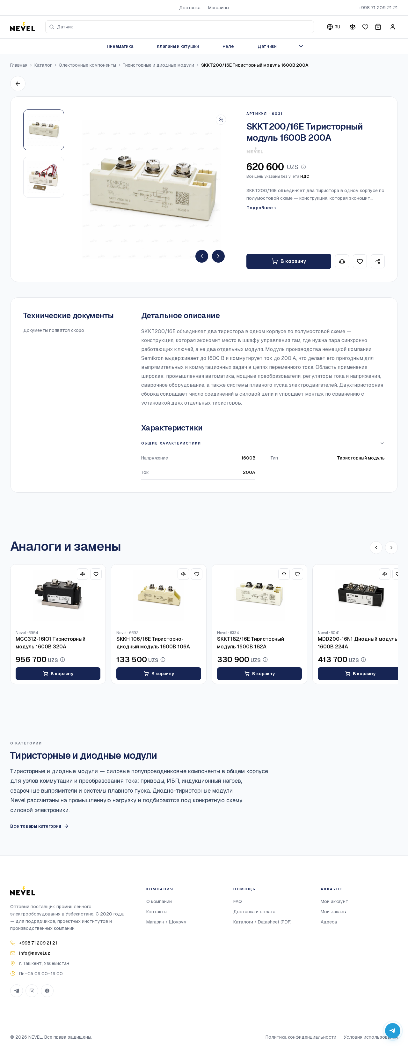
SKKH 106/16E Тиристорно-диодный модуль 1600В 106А (153, 643)
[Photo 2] (43, 177)
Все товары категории (35, 826)
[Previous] (201, 256)
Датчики (267, 46)
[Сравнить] (352, 27)
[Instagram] (32, 990)
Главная (18, 65)
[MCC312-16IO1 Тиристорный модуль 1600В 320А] (58, 595)
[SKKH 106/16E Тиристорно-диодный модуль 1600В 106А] (158, 595)
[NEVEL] (22, 26)
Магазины (218, 8)
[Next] (218, 256)
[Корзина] (378, 27)
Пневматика (120, 46)
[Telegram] (16, 990)
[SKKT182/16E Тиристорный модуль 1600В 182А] (259, 595)
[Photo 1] (43, 129)
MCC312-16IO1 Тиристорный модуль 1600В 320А (50, 643)
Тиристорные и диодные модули (158, 65)
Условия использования (371, 1037)
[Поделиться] (378, 261)
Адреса (329, 922)
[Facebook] (47, 990)
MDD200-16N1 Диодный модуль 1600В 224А (357, 643)
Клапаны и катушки (178, 46)
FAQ (237, 901)
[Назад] (18, 83)
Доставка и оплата (254, 912)
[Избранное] (365, 27)
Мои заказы (333, 912)
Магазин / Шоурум (166, 922)
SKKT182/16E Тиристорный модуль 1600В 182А (250, 643)
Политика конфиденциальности (301, 1037)
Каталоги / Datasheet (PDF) (262, 922)
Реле (228, 46)
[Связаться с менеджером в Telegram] (392, 1030)
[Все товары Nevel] (254, 150)
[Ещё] (301, 46)
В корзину (293, 261)
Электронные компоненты (87, 65)
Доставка (189, 8)
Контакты (156, 912)
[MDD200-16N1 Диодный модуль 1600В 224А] (360, 595)
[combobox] (179, 26)
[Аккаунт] (393, 27)
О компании (159, 901)
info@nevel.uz (34, 953)
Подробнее (261, 208)
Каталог (43, 65)
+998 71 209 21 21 (378, 8)
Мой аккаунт (334, 901)
